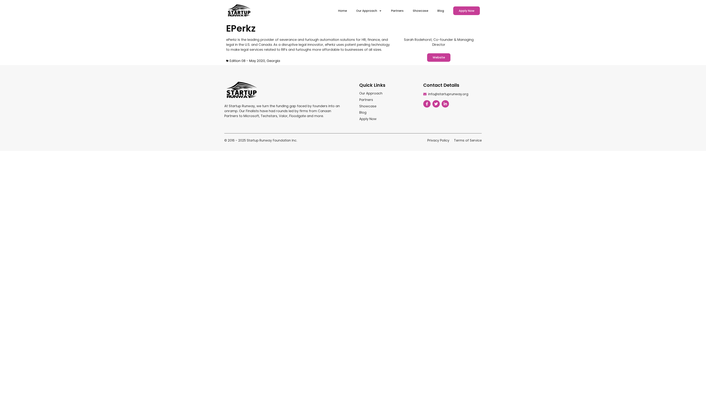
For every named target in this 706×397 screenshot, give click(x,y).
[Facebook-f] (427, 104)
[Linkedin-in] (445, 104)
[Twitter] (436, 104)
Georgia (273, 60)
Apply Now (466, 11)
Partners (397, 11)
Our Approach (366, 11)
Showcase (420, 11)
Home (342, 11)
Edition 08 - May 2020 (247, 60)
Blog (440, 11)
